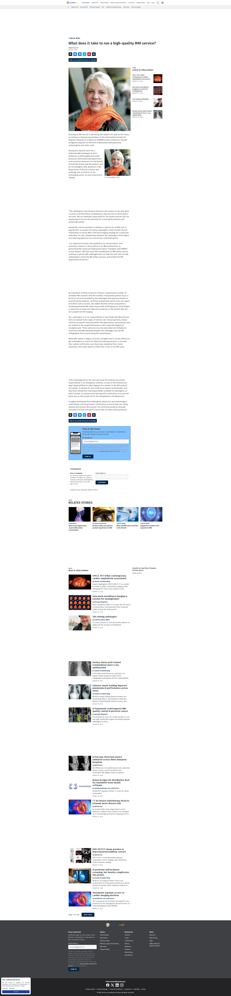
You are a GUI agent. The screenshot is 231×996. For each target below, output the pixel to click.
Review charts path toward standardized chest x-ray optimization (142, 113)
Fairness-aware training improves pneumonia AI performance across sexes (110, 688)
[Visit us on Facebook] (107, 985)
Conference (73, 523)
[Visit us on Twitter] (112, 985)
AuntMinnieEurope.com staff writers (106, 788)
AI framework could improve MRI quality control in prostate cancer (110, 709)
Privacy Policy (90, 989)
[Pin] (89, 54)
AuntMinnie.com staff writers (104, 898)
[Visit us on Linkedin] (117, 985)
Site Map (137, 989)
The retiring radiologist (140, 99)
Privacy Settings (102, 989)
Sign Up (88, 456)
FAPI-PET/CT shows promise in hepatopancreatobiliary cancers (109, 850)
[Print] (70, 54)
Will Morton (98, 765)
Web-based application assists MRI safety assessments (78, 528)
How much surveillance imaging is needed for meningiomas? (140, 89)
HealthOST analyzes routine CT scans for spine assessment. (110, 792)
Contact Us (128, 989)
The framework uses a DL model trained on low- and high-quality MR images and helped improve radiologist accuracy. (111, 719)
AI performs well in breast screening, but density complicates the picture (110, 872)
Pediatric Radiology (99, 523)
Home (144, 989)
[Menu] (162, 3)
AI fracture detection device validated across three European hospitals (109, 759)
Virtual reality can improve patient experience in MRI (102, 527)
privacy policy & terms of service (110, 451)
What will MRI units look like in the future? (127, 527)
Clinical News (74, 38)
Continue (102, 482)
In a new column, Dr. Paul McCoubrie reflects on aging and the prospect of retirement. (111, 624)
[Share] (75, 54)
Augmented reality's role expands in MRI (149, 527)
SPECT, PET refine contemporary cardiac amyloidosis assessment (141, 77)
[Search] (158, 3)
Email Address (87, 438)
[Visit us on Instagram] (121, 985)
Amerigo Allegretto (101, 602)
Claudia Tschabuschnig (102, 581)
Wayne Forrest (73, 48)
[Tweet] (84, 54)
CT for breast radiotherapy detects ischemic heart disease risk (110, 802)
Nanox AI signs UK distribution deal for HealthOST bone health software (110, 783)
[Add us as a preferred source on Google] (94, 54)
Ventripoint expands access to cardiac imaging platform (108, 894)
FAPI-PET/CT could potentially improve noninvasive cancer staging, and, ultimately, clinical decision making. (109, 860)
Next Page (88, 915)
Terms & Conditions (116, 989)
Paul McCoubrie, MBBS (102, 620)
